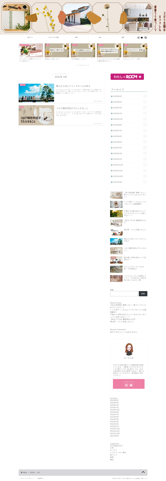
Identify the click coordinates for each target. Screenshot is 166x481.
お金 (100, 37)
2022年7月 (129, 130)
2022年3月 (129, 153)
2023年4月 (129, 108)
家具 (76, 37)
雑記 (123, 37)
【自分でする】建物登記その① (122, 319)
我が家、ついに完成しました (122, 322)
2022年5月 (129, 142)
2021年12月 (129, 165)
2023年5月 (129, 102)
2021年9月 (129, 182)
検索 (112, 290)
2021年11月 (129, 171)
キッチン (113, 450)
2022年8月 (129, 125)
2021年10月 (129, 176)
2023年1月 (129, 113)
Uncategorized (116, 446)
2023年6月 (129, 96)
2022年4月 (129, 148)
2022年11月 (129, 119)
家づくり (30, 37)
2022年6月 (129, 136)
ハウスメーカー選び (53, 37)
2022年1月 (129, 159)
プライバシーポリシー (27, 478)
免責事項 (40, 478)
